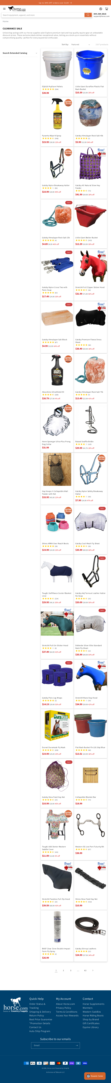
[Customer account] (101, 9)
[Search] (88, 15)
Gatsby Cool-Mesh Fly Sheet (87, 543)
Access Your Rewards (67, 1015)
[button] (20, 53)
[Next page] (93, 970)
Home (5, 21)
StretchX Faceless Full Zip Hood (56, 899)
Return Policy (36, 1015)
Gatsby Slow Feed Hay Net (53, 797)
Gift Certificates (91, 1023)
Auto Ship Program (39, 1031)
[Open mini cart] (107, 9)
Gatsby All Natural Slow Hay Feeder (87, 186)
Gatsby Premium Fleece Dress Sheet (88, 340)
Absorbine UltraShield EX (53, 392)
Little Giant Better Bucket (86, 237)
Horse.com (51, 1068)
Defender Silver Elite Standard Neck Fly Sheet (88, 646)
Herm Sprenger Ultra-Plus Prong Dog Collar (56, 442)
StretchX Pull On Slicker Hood (55, 645)
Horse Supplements (93, 1003)
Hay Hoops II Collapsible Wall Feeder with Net (55, 492)
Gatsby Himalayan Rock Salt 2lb (56, 237)
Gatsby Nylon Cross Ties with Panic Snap (54, 288)
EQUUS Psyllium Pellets (52, 86)
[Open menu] (4, 9)
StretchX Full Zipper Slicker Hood (90, 287)
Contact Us (35, 1027)
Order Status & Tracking (37, 1005)
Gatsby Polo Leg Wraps (52, 698)
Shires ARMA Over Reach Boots (55, 543)
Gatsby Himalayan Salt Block (54, 339)
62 (85, 970)
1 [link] (56, 970)
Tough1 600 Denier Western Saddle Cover (54, 848)
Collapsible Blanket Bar (85, 797)
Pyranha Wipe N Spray (51, 135)
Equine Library (91, 1027)
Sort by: (65, 44)
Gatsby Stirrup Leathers (85, 948)
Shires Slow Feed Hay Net (86, 899)
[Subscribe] (77, 1045)
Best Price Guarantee (40, 1019)
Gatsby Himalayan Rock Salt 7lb (89, 392)
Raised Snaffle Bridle (84, 441)
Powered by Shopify (62, 1068)
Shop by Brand (91, 1019)
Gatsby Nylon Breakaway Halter (56, 185)
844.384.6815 (100, 14)
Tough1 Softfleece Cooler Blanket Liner (56, 594)
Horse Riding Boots (93, 1015)
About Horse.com (65, 1003)
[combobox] (46, 15)
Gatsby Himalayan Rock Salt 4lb (89, 135)
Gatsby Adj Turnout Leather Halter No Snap (90, 594)
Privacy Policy (63, 1007)
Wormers (87, 1007)
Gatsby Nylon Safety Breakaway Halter (89, 492)
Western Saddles (92, 1011)
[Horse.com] (17, 8)
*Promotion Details (39, 1023)
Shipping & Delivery (40, 1011)
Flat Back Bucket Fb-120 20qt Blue (90, 747)
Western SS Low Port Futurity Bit (89, 846)
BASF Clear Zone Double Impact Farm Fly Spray (56, 949)
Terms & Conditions (66, 1011)
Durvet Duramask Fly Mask (53, 747)
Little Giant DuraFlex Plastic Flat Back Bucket (89, 87)
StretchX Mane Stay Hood (86, 698)
